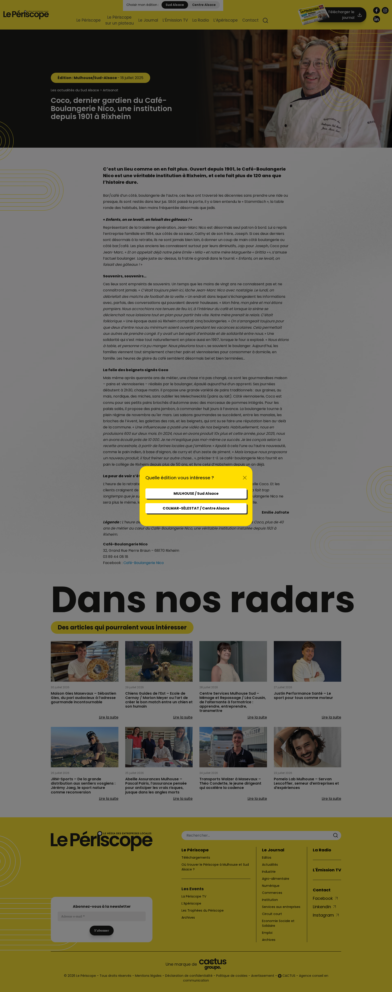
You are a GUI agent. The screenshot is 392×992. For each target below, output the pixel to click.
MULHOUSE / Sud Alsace (196, 493)
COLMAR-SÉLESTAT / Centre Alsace (196, 508)
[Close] (244, 477)
